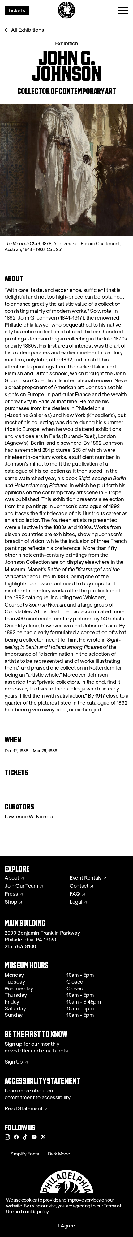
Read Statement (24, 1108)
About (12, 878)
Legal (76, 902)
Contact (79, 886)
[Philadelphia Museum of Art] (66, 10)
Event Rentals (86, 878)
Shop (11, 902)
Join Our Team (21, 886)
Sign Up (14, 1062)
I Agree (66, 1225)
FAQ (75, 894)
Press (11, 894)
